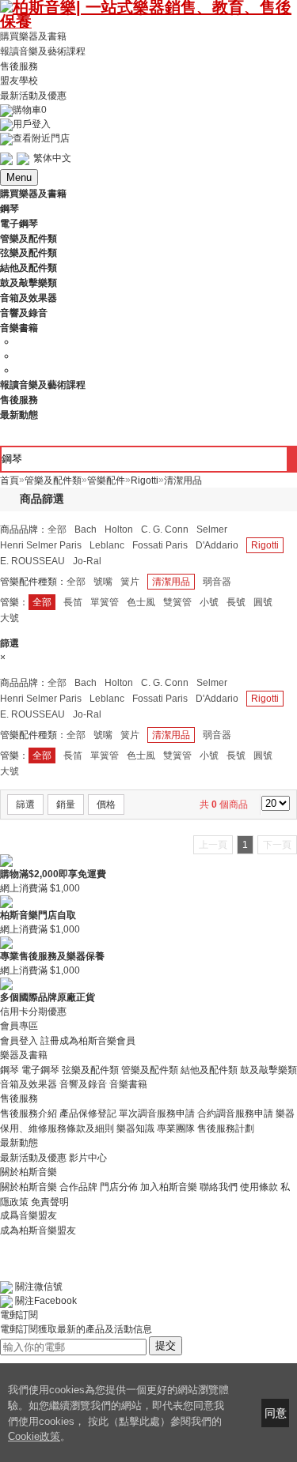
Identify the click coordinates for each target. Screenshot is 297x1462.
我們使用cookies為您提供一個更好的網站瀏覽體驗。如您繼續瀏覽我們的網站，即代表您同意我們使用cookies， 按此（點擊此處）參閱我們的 (118, 1405)
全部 (57, 529)
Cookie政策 (34, 1436)
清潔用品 (171, 581)
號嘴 (102, 581)
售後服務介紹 (28, 1113)
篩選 (25, 804)
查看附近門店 (41, 138)
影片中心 (88, 1157)
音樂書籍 (128, 1084)
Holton (119, 529)
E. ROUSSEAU (32, 561)
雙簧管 (177, 602)
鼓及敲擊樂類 (268, 1069)
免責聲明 (50, 1201)
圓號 (262, 602)
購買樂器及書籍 (33, 36)
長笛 (72, 602)
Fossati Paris (160, 545)
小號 (209, 602)
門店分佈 (119, 1187)
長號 (236, 602)
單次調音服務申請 (157, 1113)
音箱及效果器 (28, 1084)
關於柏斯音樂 (28, 1187)
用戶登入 (32, 124)
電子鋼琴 (40, 1069)
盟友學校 (19, 80)
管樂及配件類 (149, 1069)
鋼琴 (9, 1069)
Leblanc (106, 545)
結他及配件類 (209, 1069)
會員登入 (19, 1040)
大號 (9, 618)
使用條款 (259, 1187)
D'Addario (217, 545)
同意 (276, 1413)
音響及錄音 (83, 1084)
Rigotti (265, 545)
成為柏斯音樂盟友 (38, 1229)
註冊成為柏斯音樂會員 (87, 1040)
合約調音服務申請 (235, 1113)
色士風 (141, 602)
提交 (165, 1345)
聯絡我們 (219, 1187)
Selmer (211, 529)
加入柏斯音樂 (168, 1187)
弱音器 (217, 581)
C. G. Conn (164, 529)
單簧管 (104, 602)
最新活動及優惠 (33, 95)
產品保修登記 (87, 1113)
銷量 (65, 804)
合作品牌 (78, 1187)
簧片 (129, 581)
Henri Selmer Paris (41, 545)
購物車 (30, 109)
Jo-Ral (87, 561)
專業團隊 (176, 1128)
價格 (106, 804)
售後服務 (19, 65)
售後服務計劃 (225, 1128)
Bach (85, 529)
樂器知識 (135, 1128)
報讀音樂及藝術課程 (43, 51)
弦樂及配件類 (90, 1069)
